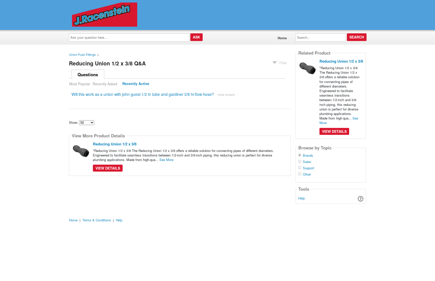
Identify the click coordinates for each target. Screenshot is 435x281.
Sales (307, 162)
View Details (107, 168)
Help (301, 198)
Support (308, 168)
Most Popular (79, 83)
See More (166, 159)
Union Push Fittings (82, 54)
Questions (88, 74)
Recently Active (135, 83)
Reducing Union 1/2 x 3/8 (114, 144)
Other (307, 174)
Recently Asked (105, 83)
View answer (226, 94)
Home (282, 37)
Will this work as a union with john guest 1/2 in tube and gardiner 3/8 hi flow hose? (142, 94)
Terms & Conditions (96, 220)
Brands (308, 155)
